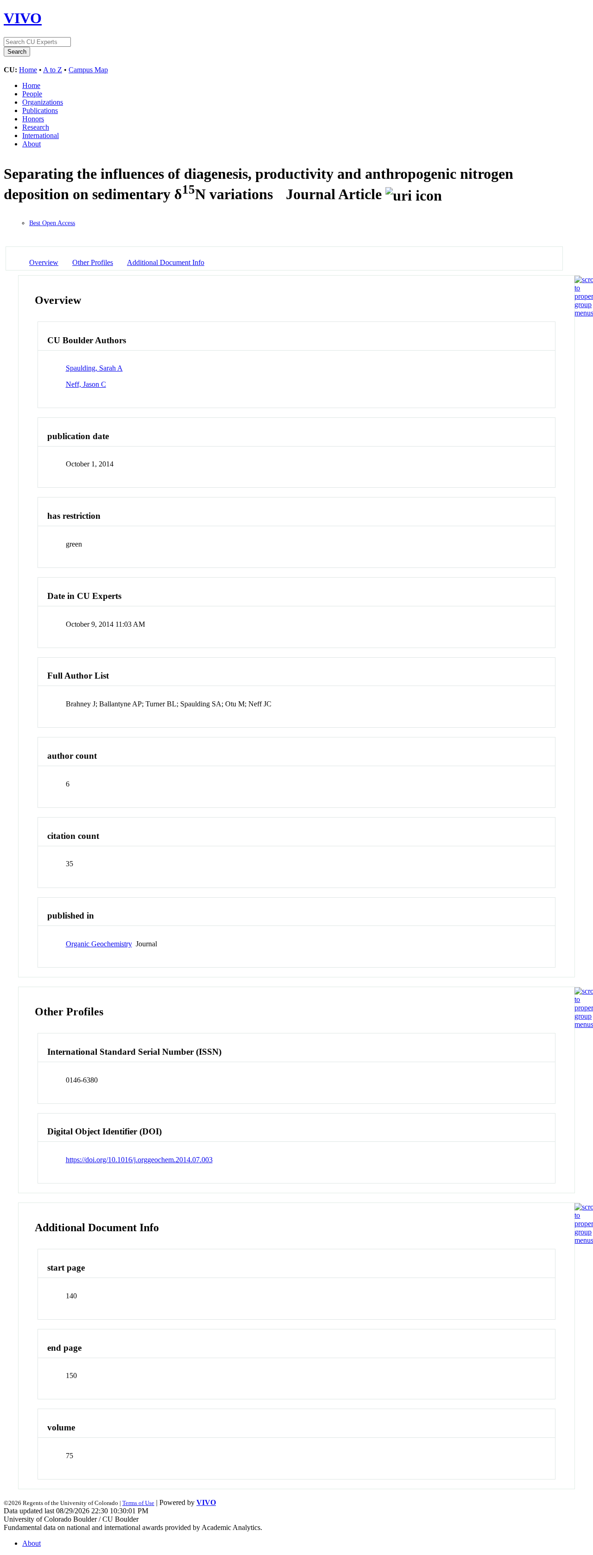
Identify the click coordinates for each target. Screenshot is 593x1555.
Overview (43, 262)
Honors (33, 119)
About (31, 144)
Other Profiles (92, 262)
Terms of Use (138, 1502)
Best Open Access (52, 223)
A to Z (52, 70)
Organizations (42, 102)
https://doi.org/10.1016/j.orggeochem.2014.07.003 (139, 1160)
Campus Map (88, 70)
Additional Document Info (165, 262)
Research (35, 127)
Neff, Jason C (86, 384)
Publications (40, 110)
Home (28, 70)
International (40, 135)
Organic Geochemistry (99, 944)
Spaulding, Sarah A (94, 368)
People (32, 94)
